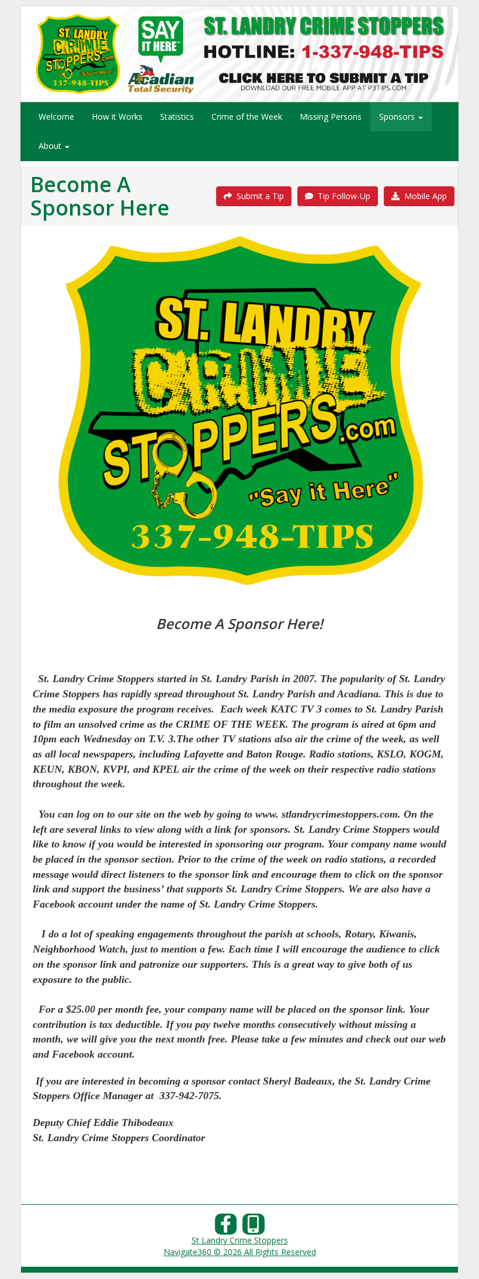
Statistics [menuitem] (177, 116)
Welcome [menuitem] (56, 116)
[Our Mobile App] (253, 1227)
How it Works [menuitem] (117, 116)
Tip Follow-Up (341, 195)
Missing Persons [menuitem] (331, 116)
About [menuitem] (51, 145)
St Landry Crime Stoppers (240, 1240)
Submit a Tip (258, 195)
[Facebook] (226, 1227)
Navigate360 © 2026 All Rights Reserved (240, 1251)
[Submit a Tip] (239, 54)
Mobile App (423, 195)
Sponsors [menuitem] (398, 116)
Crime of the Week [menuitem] (246, 116)
